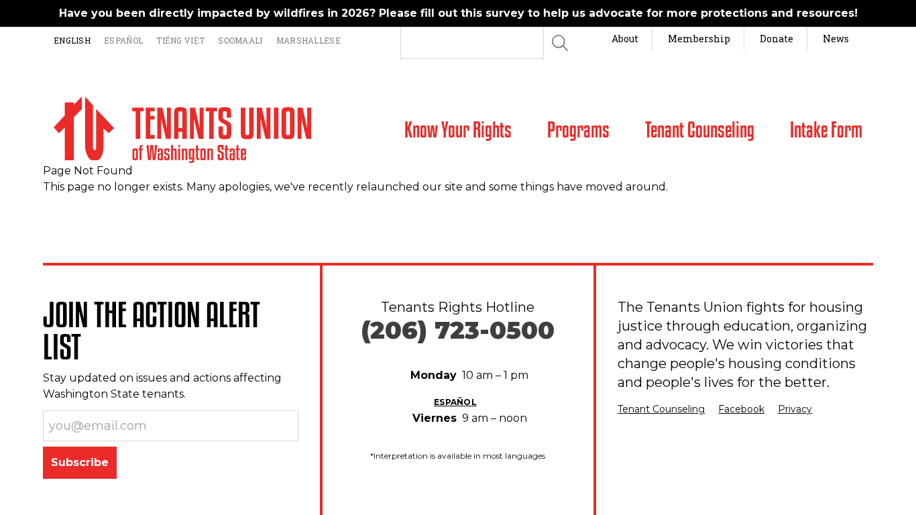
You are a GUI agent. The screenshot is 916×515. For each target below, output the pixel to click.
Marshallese (308, 40)
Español (123, 40)
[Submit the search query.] (560, 43)
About (625, 38)
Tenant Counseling (661, 409)
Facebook (741, 409)
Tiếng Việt (180, 40)
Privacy (795, 409)
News (836, 38)
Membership (699, 38)
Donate (776, 38)
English (72, 40)
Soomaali (240, 40)
